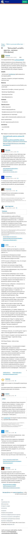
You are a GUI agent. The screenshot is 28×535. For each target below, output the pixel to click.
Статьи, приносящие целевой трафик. (11, 459)
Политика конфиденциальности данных (10, 514)
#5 (15, 246)
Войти (24, 2)
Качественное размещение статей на (10, 374)
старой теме (7, 418)
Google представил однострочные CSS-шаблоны (13, 238)
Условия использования (7, 512)
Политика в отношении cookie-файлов (10, 516)
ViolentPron (8, 176)
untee (6, 245)
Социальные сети (5, 502)
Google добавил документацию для (10, 236)
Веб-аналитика (4, 504)
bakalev (7, 394)
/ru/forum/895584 (19, 59)
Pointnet (7, 55)
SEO (2, 500)
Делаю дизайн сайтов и (17, 372)
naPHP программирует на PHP (9, 486)
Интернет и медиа (5, 506)
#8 (15, 432)
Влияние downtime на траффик (9, 484)
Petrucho (7, 150)
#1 (17, 151)
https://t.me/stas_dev (10, 200)
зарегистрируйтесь (18, 492)
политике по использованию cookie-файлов (9, 532)
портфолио (12, 74)
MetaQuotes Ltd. (10, 524)
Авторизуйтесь (6, 492)
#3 (16, 190)
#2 (17, 178)
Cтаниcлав (8, 189)
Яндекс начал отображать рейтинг (10, 240)
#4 (16, 208)
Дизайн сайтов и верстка (8, 170)
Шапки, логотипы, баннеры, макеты (10, 171)
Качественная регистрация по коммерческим (12, 461)
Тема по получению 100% (8, 462)
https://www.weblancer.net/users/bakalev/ (9, 426)
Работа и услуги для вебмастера (14, 44)
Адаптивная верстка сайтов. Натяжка (10, 168)
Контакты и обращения (7, 520)
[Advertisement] (14, 8)
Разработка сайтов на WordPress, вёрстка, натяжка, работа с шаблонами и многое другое (15, 140)
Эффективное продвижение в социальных (12, 487)
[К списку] (4, 48)
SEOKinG (7, 379)
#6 (15, 380)
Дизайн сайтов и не (7, 372)
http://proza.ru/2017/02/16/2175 (8, 232)
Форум (3, 44)
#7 (15, 395)
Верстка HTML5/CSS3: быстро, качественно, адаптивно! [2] (14, 144)
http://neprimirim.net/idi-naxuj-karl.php (17, 230)
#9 (15, 469)
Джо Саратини (9, 206)
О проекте (3, 510)
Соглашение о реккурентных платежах (10, 518)
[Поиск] (20, 2)
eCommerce (4, 508)
